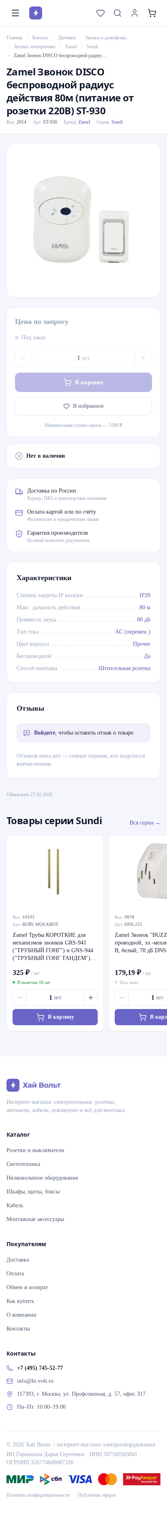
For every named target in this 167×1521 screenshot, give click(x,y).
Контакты (18, 1329)
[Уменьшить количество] (23, 358)
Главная (14, 38)
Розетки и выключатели (35, 1150)
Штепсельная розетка (124, 668)
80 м (144, 607)
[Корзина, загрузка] (152, 13)
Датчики (66, 38)
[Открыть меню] (15, 13)
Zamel (71, 46)
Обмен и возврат (27, 1287)
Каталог (40, 38)
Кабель (14, 1205)
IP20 (144, 595)
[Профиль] (134, 13)
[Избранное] (100, 13)
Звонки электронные (35, 46)
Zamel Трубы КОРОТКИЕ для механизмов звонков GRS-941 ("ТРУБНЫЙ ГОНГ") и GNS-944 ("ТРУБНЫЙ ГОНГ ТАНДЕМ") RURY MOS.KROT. (53, 947)
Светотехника (23, 1164)
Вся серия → (145, 823)
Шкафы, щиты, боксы (33, 1192)
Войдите (44, 733)
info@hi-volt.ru (35, 1381)
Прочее (141, 644)
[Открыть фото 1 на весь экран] (83, 220)
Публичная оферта (97, 1495)
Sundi (92, 46)
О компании (21, 1315)
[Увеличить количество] (143, 358)
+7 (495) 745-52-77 (40, 1368)
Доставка (17, 1260)
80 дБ (143, 620)
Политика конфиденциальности (38, 1495)
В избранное (88, 406)
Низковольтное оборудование (42, 1178)
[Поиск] (117, 13)
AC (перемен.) (132, 632)
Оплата (15, 1273)
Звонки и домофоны (105, 38)
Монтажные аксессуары (35, 1219)
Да (147, 656)
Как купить (20, 1301)
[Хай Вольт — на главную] (35, 12)
